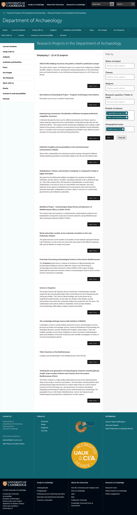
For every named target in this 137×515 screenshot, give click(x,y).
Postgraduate (42, 491)
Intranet (6, 99)
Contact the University (11, 494)
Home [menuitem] (5, 30)
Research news (111, 488)
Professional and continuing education (51, 494)
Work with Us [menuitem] (6, 35)
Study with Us (8, 51)
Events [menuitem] (21, 35)
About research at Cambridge (116, 491)
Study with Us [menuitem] (37, 30)
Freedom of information (11, 499)
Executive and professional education (50, 497)
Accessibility (7, 496)
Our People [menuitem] (102, 30)
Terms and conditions (10, 506)
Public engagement (112, 494)
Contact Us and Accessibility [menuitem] (42, 35)
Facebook (44, 421)
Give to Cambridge (78, 491)
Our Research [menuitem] (119, 30)
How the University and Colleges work (85, 488)
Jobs (73, 494)
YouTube (44, 431)
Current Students (10, 46)
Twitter (43, 425)
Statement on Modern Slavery (13, 504)
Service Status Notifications (115, 422)
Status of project (113, 61)
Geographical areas (114, 124)
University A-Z (8, 508)
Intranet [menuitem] (63, 35)
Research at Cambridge (75, 4)
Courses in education (44, 500)
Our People (7, 72)
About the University (55, 4)
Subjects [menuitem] (53, 30)
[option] (117, 113)
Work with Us (8, 83)
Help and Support (111, 425)
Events (5, 88)
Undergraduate (42, 488)
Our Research (8, 78)
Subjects (6, 57)
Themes (109, 72)
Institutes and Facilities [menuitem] (72, 30)
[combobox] (117, 66)
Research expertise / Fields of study (119, 96)
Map (72, 497)
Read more (94, 86)
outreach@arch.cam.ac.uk (12, 440)
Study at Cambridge (36, 4)
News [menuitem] (92, 30)
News (5, 67)
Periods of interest (113, 108)
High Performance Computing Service (119, 429)
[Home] (4, 13)
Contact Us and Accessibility (14, 93)
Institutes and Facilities (12, 62)
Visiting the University (79, 500)
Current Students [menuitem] (18, 30)
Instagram (44, 428)
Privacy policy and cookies (12, 501)
